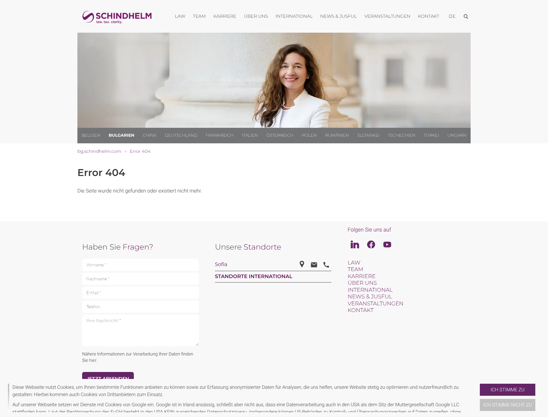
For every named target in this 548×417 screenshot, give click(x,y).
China (149, 135)
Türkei (431, 135)
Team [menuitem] (199, 16)
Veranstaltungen (375, 304)
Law (354, 263)
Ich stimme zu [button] (508, 390)
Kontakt (360, 310)
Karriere (361, 276)
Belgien (91, 135)
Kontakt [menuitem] (428, 16)
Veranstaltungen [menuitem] (387, 16)
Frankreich (220, 135)
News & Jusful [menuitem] (338, 16)
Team (355, 269)
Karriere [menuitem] (224, 16)
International (370, 290)
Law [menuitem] (180, 16)
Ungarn (456, 135)
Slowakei (368, 135)
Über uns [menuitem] (256, 16)
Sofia (221, 265)
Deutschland (181, 135)
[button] (477, 398)
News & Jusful (370, 297)
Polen (309, 135)
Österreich (280, 135)
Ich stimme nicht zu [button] (507, 405)
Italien (250, 135)
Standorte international (253, 277)
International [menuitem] (294, 16)
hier (92, 360)
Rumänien (337, 135)
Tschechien (401, 135)
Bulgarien (121, 135)
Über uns (362, 283)
